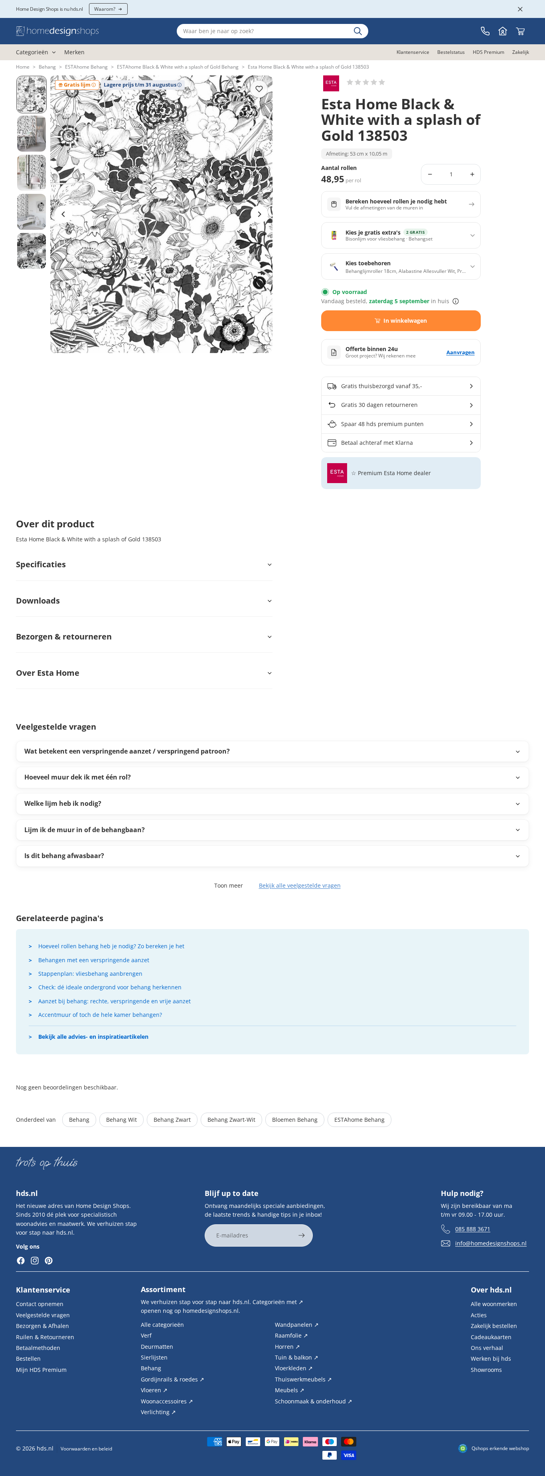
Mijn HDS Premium (41, 1369)
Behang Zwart (172, 1119)
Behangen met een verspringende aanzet (93, 960)
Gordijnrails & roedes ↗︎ (172, 1379)
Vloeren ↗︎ (154, 1390)
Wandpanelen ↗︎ (297, 1324)
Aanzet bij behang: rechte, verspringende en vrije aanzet (114, 1001)
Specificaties (41, 564)
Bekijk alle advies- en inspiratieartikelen (93, 1036)
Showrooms (486, 1369)
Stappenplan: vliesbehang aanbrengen (90, 973)
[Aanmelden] (301, 1235)
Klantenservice (43, 1289)
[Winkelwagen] (520, 31)
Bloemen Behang (295, 1119)
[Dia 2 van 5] (31, 134)
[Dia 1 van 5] (31, 94)
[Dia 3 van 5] (31, 173)
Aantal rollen (339, 168)
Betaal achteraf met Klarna (377, 442)
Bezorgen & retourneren (64, 636)
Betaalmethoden (38, 1348)
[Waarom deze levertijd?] (455, 301)
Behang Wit (121, 1119)
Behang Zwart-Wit (231, 1119)
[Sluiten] (520, 9)
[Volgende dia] (259, 214)
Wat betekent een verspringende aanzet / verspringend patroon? (127, 751)
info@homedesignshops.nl (491, 1243)
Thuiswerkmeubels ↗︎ (303, 1379)
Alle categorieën (162, 1324)
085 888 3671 (472, 1229)
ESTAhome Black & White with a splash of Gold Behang (178, 66)
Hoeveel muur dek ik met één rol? (77, 777)
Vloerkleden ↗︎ (294, 1368)
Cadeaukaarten (491, 1336)
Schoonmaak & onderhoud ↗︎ (313, 1401)
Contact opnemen (39, 1304)
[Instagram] (34, 1260)
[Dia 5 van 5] (31, 251)
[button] (366, 82)
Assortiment (163, 1289)
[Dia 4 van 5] (31, 212)
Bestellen (28, 1358)
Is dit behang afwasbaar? (64, 855)
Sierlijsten (154, 1357)
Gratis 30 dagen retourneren (379, 404)
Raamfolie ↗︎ (291, 1335)
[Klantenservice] (485, 31)
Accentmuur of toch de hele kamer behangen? (100, 1014)
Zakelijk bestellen (494, 1326)
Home (23, 66)
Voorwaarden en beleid (86, 1448)
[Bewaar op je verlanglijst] (259, 89)
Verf (146, 1335)
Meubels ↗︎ (289, 1390)
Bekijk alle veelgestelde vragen (300, 885)
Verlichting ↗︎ (158, 1412)
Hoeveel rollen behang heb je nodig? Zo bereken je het (111, 946)
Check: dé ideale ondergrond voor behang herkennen (110, 987)
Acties (479, 1315)
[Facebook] (21, 1260)
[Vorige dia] (63, 214)
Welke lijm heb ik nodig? (62, 803)
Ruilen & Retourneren (45, 1336)
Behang (47, 66)
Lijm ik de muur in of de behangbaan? (84, 829)
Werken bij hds (491, 1358)
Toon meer (228, 885)
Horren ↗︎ (287, 1346)
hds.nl (45, 1448)
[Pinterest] (48, 1260)
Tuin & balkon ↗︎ (296, 1357)
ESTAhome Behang (86, 66)
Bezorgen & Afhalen (42, 1326)
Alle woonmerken (494, 1304)
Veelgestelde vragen (43, 1315)
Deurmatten (157, 1346)
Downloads (38, 600)
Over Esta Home (47, 672)
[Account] (502, 31)
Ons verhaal (487, 1348)
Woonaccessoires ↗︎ (167, 1401)
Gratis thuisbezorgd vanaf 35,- (381, 386)
